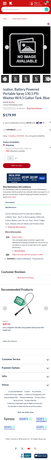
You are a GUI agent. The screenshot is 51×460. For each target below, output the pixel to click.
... (9, 19)
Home (5, 19)
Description (10, 202)
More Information (13, 232)
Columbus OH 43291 (16, 136)
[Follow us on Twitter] (22, 448)
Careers (27, 391)
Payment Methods (26, 397)
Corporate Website (15, 391)
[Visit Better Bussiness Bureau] (25, 455)
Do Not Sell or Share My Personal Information (25, 406)
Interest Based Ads (11, 397)
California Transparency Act (35, 394)
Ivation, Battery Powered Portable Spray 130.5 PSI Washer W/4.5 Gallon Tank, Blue (26, 93)
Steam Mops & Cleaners (20, 19)
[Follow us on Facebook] (16, 448)
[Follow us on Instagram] (35, 448)
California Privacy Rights (13, 394)
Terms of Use (18, 400)
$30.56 (6, 324)
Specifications (10, 207)
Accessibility (36, 391)
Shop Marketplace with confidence (17, 187)
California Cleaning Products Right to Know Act (24, 403)
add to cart (16, 165)
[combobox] (25, 9)
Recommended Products (17, 289)
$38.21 (5, 321)
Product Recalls (31, 400)
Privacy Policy (40, 397)
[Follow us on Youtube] (28, 448)
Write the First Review (34, 108)
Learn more (12, 197)
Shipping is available (15, 151)
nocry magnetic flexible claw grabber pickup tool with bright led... (23, 328)
